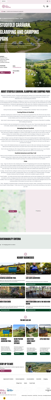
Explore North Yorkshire (8, 379)
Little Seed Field (44, 339)
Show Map (11, 211)
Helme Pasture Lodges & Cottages (18, 341)
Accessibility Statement (47, 395)
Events (25, 383)
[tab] (35, 82)
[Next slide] (44, 83)
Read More (4, 353)
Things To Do (19, 383)
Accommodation (30, 379)
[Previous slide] (32, 83)
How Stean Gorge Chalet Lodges (31, 341)
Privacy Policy (29, 395)
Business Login (24, 395)
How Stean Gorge (5, 302)
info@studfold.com (17, 67)
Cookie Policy (35, 395)
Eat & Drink (38, 379)
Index (4, 11)
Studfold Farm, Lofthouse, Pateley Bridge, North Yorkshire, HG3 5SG (4, 60)
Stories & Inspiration (20, 379)
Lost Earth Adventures (33, 278)
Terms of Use (40, 395)
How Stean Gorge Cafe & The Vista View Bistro (38, 303)
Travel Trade (32, 383)
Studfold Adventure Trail (8, 278)
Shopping (45, 379)
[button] (47, 6)
